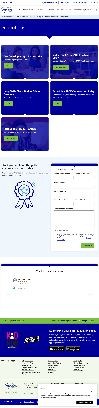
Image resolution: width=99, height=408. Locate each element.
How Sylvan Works (57, 384)
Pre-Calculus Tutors (29, 365)
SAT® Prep (51, 368)
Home (3, 17)
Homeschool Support (80, 363)
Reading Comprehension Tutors (31, 373)
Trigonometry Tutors (29, 368)
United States (21, 17)
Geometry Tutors (28, 363)
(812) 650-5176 (19, 173)
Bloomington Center (52, 17)
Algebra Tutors (27, 361)
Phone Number (81, 199)
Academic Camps (79, 368)
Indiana (29, 17)
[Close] (94, 386)
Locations (10, 17)
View (8, 66)
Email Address (60, 182)
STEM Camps (78, 370)
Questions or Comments (63, 208)
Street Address (60, 191)
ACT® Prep (52, 370)
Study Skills (77, 361)
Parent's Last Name (83, 173)
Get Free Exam (60, 67)
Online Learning (79, 365)
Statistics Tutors (28, 370)
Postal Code (59, 199)
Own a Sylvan (7, 2)
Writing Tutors (53, 365)
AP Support (52, 372)
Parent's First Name (62, 173)
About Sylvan (79, 384)
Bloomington (38, 17)
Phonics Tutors (53, 361)
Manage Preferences (85, 402)
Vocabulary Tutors (54, 363)
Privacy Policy (52, 397)
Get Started (10, 138)
